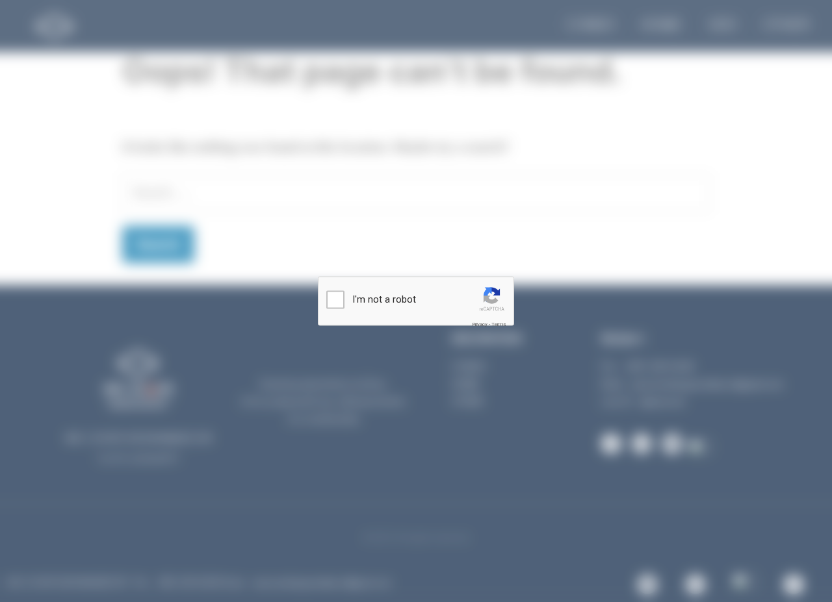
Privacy (480, 324)
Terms (498, 324)
